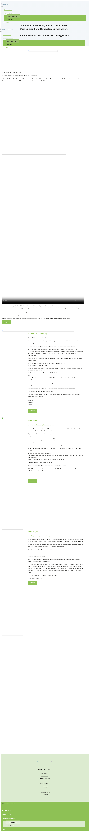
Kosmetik (11, 19)
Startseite (7, 810)
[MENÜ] (0, 31)
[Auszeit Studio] (6, 29)
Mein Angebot (9, 13)
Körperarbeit (13, 16)
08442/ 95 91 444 (44, 776)
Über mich (8, 10)
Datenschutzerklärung (45, 792)
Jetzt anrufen (6, 322)
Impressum (46, 794)
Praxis (6, 22)
